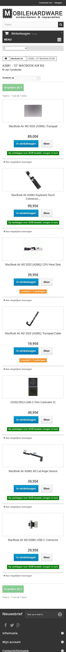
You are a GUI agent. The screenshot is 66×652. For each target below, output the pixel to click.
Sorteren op (8, 78)
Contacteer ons (45, 3)
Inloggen (58, 3)
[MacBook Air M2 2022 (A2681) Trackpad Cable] (33, 318)
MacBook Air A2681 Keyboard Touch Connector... (33, 197)
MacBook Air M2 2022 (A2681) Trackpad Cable (33, 333)
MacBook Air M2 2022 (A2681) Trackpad (33, 126)
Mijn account (11, 642)
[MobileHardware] (33, 13)
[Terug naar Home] (6, 59)
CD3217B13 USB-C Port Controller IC (33, 402)
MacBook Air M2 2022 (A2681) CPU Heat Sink (33, 264)
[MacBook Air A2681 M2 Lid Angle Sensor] (33, 456)
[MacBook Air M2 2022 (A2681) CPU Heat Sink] (33, 249)
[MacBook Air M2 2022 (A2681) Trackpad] (33, 111)
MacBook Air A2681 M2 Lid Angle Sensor (33, 471)
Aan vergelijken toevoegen (19, 162)
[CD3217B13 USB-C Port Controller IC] (33, 387)
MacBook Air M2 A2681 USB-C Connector (33, 540)
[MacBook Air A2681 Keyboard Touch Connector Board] (33, 180)
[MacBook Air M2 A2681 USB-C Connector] (33, 524)
